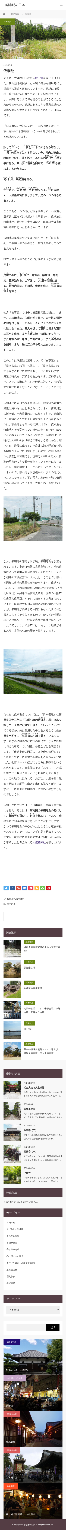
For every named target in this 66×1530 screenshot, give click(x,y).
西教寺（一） (30, 1151)
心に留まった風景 (15, 1256)
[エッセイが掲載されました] (18, 916)
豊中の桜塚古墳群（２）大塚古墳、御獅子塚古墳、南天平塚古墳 (42, 1051)
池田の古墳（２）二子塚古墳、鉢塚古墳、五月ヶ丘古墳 (42, 1010)
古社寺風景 (12, 1243)
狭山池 (39, 77)
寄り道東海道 (13, 1249)
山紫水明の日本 (14, 5)
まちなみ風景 (13, 1236)
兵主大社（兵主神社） (35, 1087)
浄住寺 (27, 1173)
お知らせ (11, 1222)
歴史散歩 (7, 21)
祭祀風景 (11, 1283)
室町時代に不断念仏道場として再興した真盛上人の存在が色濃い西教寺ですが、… (43, 1137)
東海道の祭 (12, 1270)
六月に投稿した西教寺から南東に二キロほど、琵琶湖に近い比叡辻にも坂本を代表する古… (43, 1117)
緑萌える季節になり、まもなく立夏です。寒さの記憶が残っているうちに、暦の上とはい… (43, 1181)
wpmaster (19, 899)
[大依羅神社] (47, 916)
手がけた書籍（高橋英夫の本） (21, 1263)
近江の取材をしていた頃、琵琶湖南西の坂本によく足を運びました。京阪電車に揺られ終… (43, 1160)
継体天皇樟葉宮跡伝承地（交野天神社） (42, 949)
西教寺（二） (30, 1130)
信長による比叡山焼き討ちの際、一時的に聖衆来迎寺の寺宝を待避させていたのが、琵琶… (43, 1096)
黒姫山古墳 (29, 967)
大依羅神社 (39, 842)
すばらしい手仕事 (15, 1229)
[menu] (61, 5)
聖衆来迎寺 (29, 1109)
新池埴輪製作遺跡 (33, 988)
